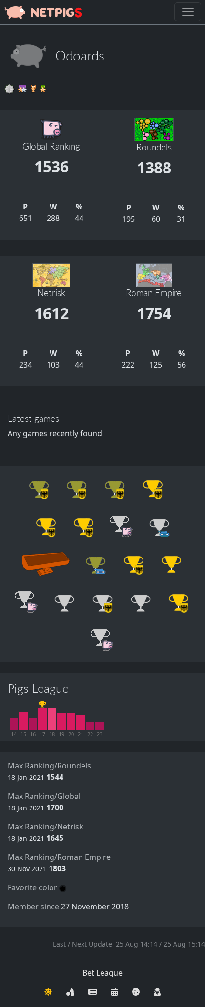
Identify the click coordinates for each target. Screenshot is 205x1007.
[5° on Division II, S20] (71, 721)
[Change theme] (48, 991)
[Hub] (70, 991)
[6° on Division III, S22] (90, 726)
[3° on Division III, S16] (33, 724)
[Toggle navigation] (187, 11)
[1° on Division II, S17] (42, 719)
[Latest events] (114, 991)
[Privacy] (157, 991)
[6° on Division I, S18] (52, 719)
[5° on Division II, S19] (61, 721)
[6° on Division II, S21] (80, 722)
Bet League (102, 972)
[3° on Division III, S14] (14, 724)
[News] (92, 991)
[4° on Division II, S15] (23, 721)
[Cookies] (136, 991)
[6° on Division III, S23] (99, 726)
